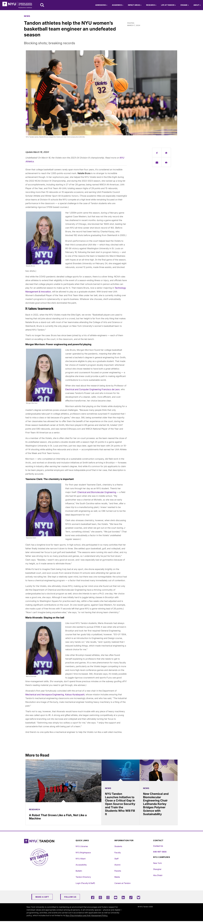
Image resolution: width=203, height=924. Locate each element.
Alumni (117, 865)
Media (117, 877)
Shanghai (157, 869)
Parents (117, 871)
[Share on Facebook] (157, 152)
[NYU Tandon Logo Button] (49, 841)
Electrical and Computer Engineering (83, 389)
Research (151, 5)
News (27, 16)
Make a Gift (42, 897)
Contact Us (158, 846)
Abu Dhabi (157, 875)
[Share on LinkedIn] (166, 152)
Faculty (117, 852)
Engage (185, 5)
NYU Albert (81, 858)
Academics (117, 5)
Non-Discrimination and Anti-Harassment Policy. (87, 915)
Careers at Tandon (122, 883)
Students (118, 846)
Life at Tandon (168, 5)
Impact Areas (134, 5)
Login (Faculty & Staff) (85, 883)
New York (157, 863)
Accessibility (81, 865)
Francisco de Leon (111, 389)
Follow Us (70, 897)
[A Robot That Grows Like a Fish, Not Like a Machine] (63, 781)
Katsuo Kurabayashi (74, 694)
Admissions (101, 5)
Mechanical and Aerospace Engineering (44, 694)
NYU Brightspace (83, 852)
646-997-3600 (159, 852)
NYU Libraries (82, 846)
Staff (116, 858)
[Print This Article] (166, 162)
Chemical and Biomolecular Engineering (96, 492)
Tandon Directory (83, 877)
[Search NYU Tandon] (42, 5)
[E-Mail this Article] (157, 162)
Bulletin (79, 871)
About (197, 5)
